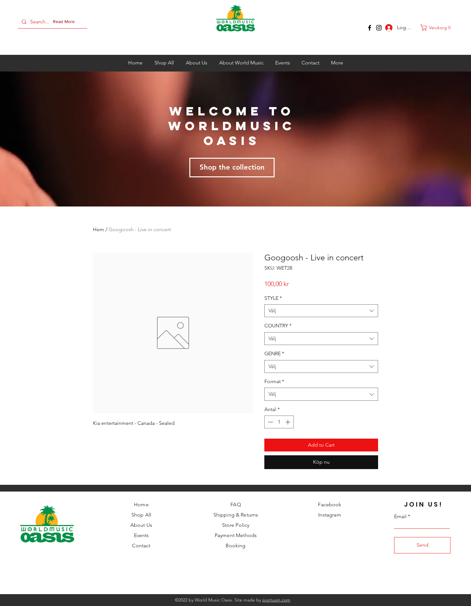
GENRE (274, 353)
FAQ (235, 504)
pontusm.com (276, 600)
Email (400, 516)
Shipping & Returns (235, 515)
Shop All (141, 515)
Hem (98, 229)
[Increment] (288, 422)
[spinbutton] (279, 422)
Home (141, 504)
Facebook (329, 504)
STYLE (273, 298)
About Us (141, 525)
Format (274, 381)
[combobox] (321, 310)
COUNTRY (278, 326)
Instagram (329, 515)
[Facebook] (369, 27)
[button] (65, 22)
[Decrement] (269, 422)
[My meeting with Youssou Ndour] (379, 27)
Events (141, 535)
